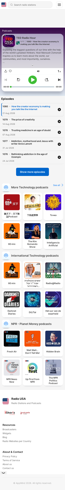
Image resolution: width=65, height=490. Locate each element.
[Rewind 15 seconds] (18, 79)
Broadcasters (9, 429)
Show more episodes (32, 171)
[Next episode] (59, 79)
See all (56, 185)
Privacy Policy (10, 456)
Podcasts (7, 30)
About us (7, 464)
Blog (5, 437)
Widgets (7, 433)
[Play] (32, 79)
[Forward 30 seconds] (46, 79)
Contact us (8, 468)
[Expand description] (32, 65)
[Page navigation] (59, 5)
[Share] (6, 71)
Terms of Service (11, 460)
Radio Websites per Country (17, 441)
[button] (38, 71)
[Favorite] (10, 71)
